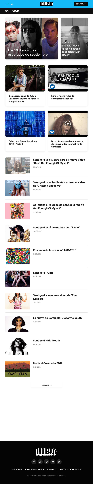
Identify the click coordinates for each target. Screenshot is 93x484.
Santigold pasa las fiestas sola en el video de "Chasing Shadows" (59, 184)
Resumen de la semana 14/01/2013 (54, 250)
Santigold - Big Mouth (46, 340)
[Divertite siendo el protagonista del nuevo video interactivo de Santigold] (68, 124)
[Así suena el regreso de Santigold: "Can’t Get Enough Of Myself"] (17, 211)
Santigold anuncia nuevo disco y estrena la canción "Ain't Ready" (71, 48)
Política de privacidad (71, 469)
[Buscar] (11, 4)
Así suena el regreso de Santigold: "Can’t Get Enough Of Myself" (58, 206)
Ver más (45, 385)
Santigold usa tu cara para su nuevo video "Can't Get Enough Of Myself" (59, 161)
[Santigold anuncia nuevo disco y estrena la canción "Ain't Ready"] (74, 38)
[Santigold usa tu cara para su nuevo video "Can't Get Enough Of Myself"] (17, 165)
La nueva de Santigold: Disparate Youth (57, 317)
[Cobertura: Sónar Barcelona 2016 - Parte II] (25, 124)
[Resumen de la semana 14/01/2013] (17, 256)
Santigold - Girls (43, 272)
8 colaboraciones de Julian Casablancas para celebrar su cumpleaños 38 (24, 99)
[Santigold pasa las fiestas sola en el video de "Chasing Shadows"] (17, 188)
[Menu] (6, 4)
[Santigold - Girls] (17, 279)
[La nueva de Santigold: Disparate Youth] (17, 324)
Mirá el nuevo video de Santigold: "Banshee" (62, 97)
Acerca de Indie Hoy (34, 469)
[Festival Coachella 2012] (17, 369)
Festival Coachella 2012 (47, 363)
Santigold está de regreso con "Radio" (56, 227)
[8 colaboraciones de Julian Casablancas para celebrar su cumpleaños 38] (25, 78)
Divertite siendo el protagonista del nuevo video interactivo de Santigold (67, 144)
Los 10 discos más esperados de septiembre (28, 52)
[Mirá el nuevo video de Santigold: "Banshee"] (68, 78)
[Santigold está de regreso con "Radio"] (17, 233)
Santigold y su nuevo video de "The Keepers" (55, 297)
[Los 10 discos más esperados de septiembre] (31, 38)
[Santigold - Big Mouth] (17, 346)
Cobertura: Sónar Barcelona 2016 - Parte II (23, 142)
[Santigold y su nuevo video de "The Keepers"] (17, 301)
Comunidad (81, 4)
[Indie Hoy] (47, 4)
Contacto (52, 469)
